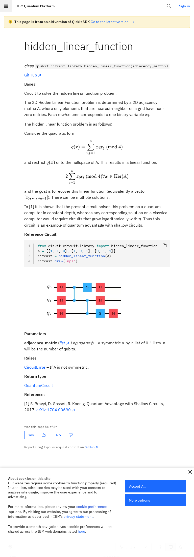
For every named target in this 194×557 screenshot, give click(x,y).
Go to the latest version (110, 21)
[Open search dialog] (169, 6)
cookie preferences (92, 506)
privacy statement (78, 516)
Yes (31, 435)
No (58, 435)
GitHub (30, 74)
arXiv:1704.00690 (53, 409)
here (81, 531)
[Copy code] (165, 245)
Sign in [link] (184, 6)
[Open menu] (6, 6)
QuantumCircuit (38, 385)
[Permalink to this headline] (137, 46)
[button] (190, 472)
